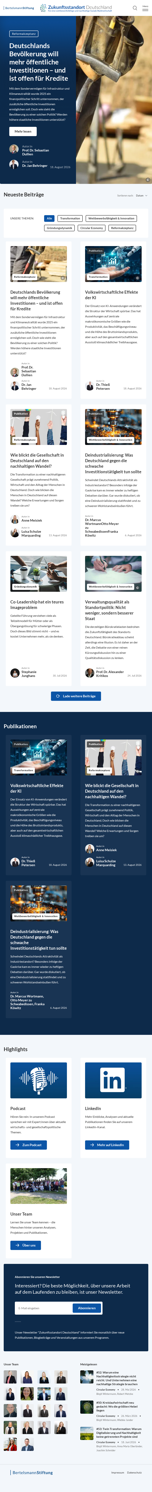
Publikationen (20, 726)
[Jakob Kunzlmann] (44, 1393)
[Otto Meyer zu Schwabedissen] (60, 1393)
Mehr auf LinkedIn (110, 1145)
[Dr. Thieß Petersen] (27, 1410)
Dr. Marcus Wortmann (93, 522)
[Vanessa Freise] (44, 1376)
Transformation (98, 277)
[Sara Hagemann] (10, 1393)
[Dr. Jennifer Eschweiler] (27, 1376)
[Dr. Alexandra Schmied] (27, 1427)
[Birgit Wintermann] (10, 1444)
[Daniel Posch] (44, 1410)
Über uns (29, 1245)
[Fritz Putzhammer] (60, 1410)
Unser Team (11, 1364)
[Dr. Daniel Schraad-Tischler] (44, 1427)
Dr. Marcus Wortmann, (27, 996)
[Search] (135, 8)
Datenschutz (134, 1472)
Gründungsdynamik (25, 587)
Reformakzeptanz (24, 33)
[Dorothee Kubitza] (27, 1393)
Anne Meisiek (32, 520)
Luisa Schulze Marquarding (31, 533)
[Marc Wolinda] (27, 1444)
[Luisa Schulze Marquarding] (60, 1427)
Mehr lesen (23, 131)
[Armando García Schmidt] (60, 1376)
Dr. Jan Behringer (34, 165)
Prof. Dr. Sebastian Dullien (35, 152)
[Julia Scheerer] (10, 1427)
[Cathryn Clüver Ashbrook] (10, 1376)
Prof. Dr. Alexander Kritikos (110, 674)
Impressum (117, 1472)
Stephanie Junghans (29, 674)
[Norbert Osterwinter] (10, 1410)
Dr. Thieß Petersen (103, 386)
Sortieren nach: (125, 195)
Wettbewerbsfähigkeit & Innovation (110, 440)
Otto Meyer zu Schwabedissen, (22, 1002)
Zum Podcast (32, 1145)
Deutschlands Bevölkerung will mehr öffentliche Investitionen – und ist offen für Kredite (38, 61)
